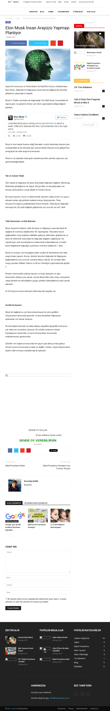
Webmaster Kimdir (94, 52)
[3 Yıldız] (38, 444)
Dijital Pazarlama (12, 521)
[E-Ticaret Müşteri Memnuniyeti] (60, 515)
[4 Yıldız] (39, 444)
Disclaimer (62, 708)
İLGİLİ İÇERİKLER (14, 503)
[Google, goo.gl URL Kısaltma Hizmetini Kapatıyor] (15, 515)
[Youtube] (103, 6)
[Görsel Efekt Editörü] (89, 39)
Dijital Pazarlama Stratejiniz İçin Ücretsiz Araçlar (56, 467)
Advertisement (81, 708)
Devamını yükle (88, 125)
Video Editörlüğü (81, 654)
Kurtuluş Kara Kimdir (86, 2)
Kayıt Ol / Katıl (51, 2)
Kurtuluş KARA (31, 481)
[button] (101, 11)
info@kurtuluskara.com (60, 698)
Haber (50, 12)
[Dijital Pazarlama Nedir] (45, 662)
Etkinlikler (78, 12)
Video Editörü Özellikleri (86, 114)
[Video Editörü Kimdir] (45, 640)
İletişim (73, 2)
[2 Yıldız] (36, 444)
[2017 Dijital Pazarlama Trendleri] (10, 662)
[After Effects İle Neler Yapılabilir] (45, 651)
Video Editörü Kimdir (59, 637)
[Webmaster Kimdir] (79, 55)
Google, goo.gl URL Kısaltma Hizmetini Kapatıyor (13, 527)
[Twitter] (98, 6)
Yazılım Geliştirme (81, 638)
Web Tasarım (80, 650)
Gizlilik (66, 2)
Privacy (71, 708)
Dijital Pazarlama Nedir (15, 465)
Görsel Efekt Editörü (85, 45)
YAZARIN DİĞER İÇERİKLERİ (35, 503)
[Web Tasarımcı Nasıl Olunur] (10, 651)
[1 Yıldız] (34, 444)
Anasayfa (33, 12)
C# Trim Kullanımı (83, 87)
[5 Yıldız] (41, 444)
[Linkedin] (94, 6)
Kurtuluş (91, 12)
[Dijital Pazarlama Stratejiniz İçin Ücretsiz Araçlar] (79, 66)
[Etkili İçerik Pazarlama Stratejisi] (38, 515)
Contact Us (94, 708)
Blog (59, 2)
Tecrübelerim (63, 12)
